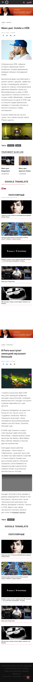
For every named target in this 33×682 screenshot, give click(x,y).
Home (3, 22)
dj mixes (10, 145)
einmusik (11, 519)
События (10, 345)
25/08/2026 (5, 174)
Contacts (28, 679)
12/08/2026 (22, 174)
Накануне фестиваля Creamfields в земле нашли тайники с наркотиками (14, 238)
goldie (18, 145)
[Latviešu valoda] (2, 188)
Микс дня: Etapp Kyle (8, 281)
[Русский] (5, 188)
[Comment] (10, 35)
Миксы (9, 22)
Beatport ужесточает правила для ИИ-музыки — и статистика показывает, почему (16, 260)
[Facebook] (3, 35)
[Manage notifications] (28, 677)
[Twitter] (7, 35)
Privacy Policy (17, 676)
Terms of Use (7, 676)
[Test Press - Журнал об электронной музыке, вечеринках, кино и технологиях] (12, 2)
